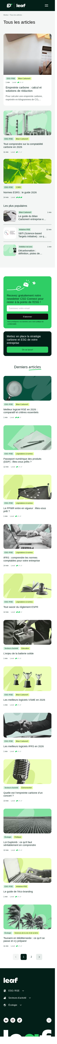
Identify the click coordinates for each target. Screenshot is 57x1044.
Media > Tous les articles (12, 15)
